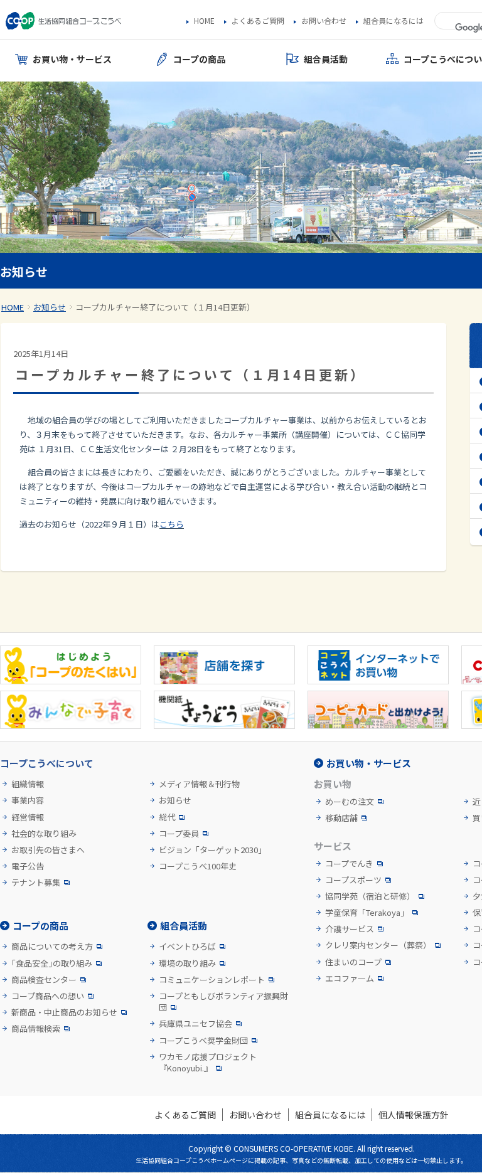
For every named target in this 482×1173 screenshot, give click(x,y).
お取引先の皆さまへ (48, 850)
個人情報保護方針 (413, 1114)
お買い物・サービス (368, 763)
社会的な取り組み (44, 833)
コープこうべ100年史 (198, 866)
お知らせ (49, 307)
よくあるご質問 (258, 20)
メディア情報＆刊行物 (199, 784)
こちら (171, 524)
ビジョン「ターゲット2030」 (212, 850)
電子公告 (27, 866)
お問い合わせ (323, 20)
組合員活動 (183, 925)
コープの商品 (40, 925)
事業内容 (27, 800)
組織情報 (27, 784)
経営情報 (27, 817)
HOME (204, 20)
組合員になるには (393, 20)
